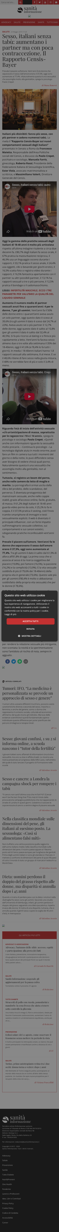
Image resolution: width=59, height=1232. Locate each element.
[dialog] (30, 616)
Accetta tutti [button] (30, 621)
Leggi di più (10, 614)
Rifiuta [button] (30, 629)
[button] (29, 636)
